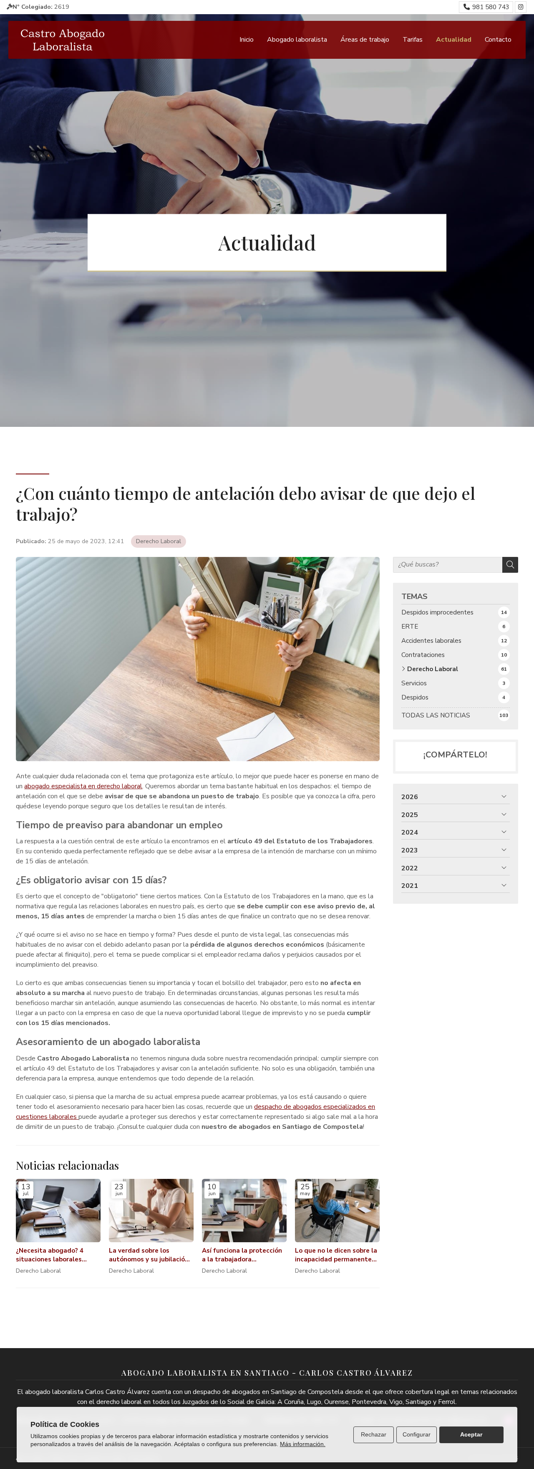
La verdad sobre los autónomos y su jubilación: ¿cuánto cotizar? (149, 1255)
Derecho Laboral (158, 541)
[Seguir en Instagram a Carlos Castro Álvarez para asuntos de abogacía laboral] (520, 7)
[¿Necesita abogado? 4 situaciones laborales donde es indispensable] (58, 1210)
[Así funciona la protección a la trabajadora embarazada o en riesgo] (244, 1210)
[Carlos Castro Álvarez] (62, 39)
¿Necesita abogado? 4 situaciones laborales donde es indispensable (52, 1255)
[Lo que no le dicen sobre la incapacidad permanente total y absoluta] (337, 1210)
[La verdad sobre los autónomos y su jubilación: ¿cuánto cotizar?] (151, 1210)
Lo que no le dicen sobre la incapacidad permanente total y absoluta (336, 1255)
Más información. (302, 1444)
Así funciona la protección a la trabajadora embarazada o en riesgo (242, 1255)
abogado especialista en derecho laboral (83, 786)
